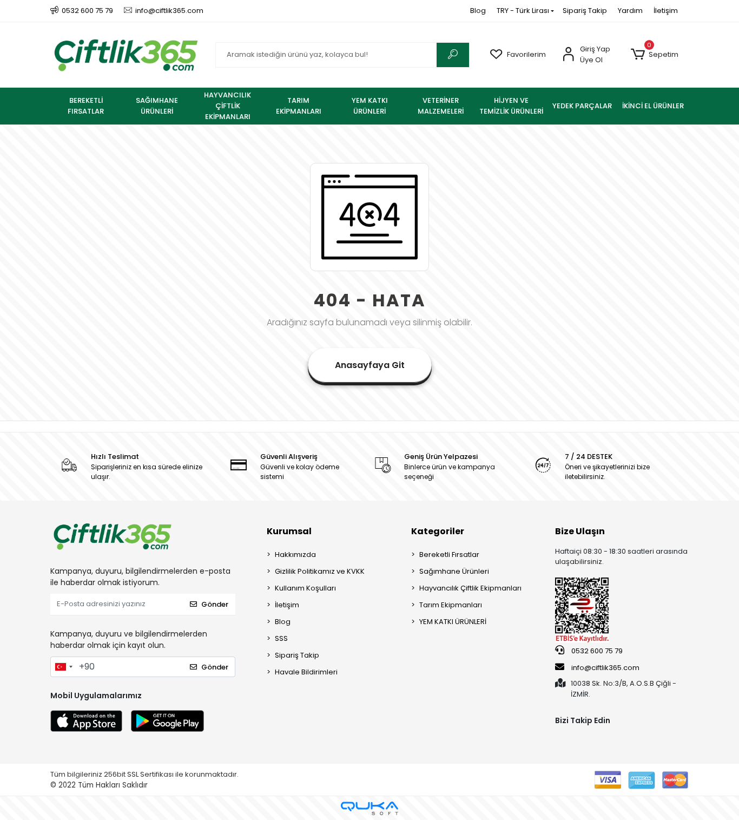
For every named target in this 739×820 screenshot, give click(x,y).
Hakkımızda (295, 554)
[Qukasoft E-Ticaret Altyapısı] (369, 808)
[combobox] (63, 667)
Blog (478, 10)
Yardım (630, 10)
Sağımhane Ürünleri (454, 571)
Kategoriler (437, 531)
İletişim (666, 10)
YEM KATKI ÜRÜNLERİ (452, 621)
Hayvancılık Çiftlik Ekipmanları (470, 588)
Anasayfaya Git (370, 365)
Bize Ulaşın (580, 531)
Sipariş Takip (585, 10)
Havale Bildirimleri (306, 672)
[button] (654, 54)
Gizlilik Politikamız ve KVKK (320, 571)
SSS (281, 638)
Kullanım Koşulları (305, 588)
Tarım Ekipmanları (450, 605)
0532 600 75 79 (596, 651)
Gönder (214, 604)
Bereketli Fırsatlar (449, 554)
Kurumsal (289, 531)
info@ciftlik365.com (604, 667)
